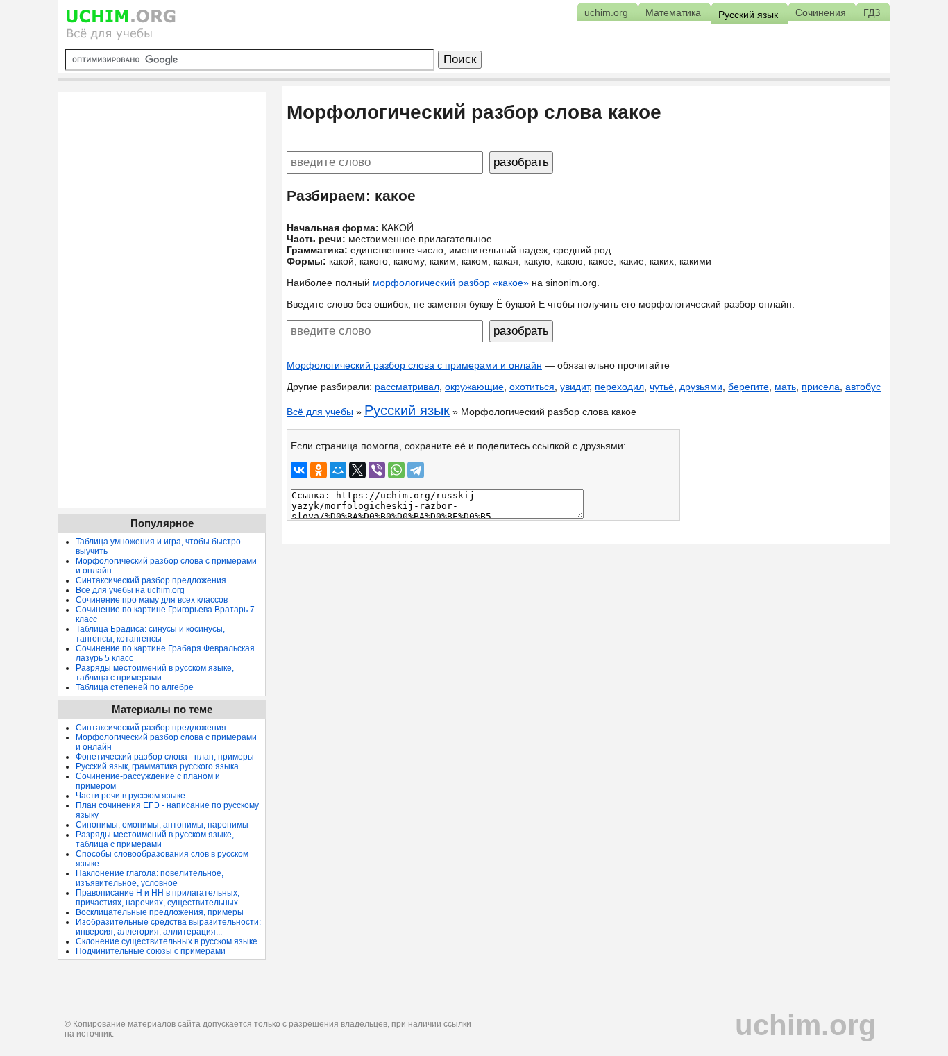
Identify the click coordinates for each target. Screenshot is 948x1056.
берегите (748, 386)
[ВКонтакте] (299, 470)
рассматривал (407, 386)
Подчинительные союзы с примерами (151, 951)
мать (785, 386)
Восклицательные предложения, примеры (160, 912)
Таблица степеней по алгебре (135, 687)
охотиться (532, 386)
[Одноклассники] (318, 470)
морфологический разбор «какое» (451, 282)
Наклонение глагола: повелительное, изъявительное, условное (149, 878)
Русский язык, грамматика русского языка (157, 766)
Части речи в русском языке (130, 796)
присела (821, 386)
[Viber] (377, 470)
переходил (619, 386)
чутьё (662, 386)
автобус (863, 386)
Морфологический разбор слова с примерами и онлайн (414, 365)
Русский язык (407, 410)
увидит (574, 386)
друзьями (700, 386)
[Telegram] (415, 470)
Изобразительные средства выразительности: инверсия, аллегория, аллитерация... (168, 927)
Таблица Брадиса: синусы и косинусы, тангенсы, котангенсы (150, 634)
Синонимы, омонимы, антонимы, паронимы (162, 825)
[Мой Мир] (338, 470)
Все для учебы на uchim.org (130, 590)
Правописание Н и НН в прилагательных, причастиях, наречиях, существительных (157, 897)
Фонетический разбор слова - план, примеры (165, 757)
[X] (357, 470)
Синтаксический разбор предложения (151, 580)
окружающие (474, 386)
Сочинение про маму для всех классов (152, 600)
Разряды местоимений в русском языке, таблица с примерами (155, 672)
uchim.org (806, 1025)
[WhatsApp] (396, 470)
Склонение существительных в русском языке (166, 941)
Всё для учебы (320, 411)
